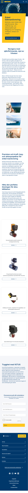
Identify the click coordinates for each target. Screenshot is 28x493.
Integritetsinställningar (14, 481)
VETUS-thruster (9, 76)
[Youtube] (15, 473)
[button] (23, 1)
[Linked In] (18, 473)
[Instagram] (12, 473)
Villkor (14, 485)
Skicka (5, 425)
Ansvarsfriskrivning (14, 483)
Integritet (14, 478)
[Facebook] (10, 473)
